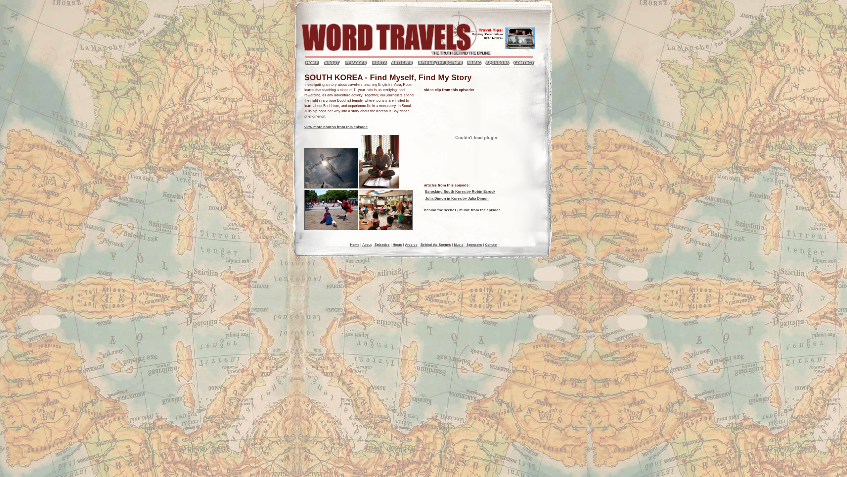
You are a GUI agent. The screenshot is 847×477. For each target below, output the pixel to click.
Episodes (382, 244)
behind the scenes (440, 210)
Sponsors (474, 244)
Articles (411, 244)
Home (354, 244)
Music (459, 244)
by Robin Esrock (460, 191)
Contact (491, 244)
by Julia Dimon (457, 198)
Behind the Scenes (436, 244)
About (367, 244)
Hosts (397, 244)
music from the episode (480, 210)
